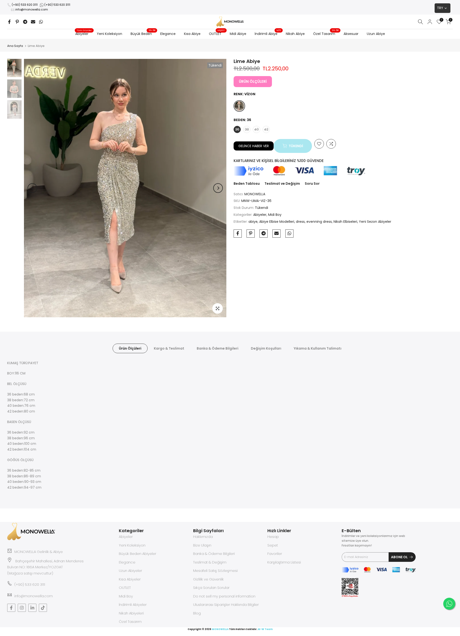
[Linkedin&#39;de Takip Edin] (32, 608)
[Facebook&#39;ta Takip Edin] (11, 608)
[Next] (218, 188)
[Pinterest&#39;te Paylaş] (17, 22)
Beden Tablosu (247, 183)
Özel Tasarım (326, 33)
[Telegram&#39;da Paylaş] (25, 22)
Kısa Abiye (192, 33)
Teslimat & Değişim (209, 562)
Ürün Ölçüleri (130, 348)
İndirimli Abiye (268, 33)
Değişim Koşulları (266, 348)
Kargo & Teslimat (169, 348)
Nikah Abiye (295, 33)
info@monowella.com (31, 9)
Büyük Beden (143, 33)
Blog (197, 613)
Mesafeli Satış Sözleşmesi (215, 570)
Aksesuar (351, 33)
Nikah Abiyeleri (131, 613)
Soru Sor (312, 183)
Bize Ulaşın (202, 545)
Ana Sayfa (15, 45)
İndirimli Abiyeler (133, 604)
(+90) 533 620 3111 (25, 5)
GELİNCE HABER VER (253, 146)
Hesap (273, 536)
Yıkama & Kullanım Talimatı (317, 348)
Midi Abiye (238, 33)
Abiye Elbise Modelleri (276, 221)
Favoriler (274, 553)
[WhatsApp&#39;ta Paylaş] (41, 22)
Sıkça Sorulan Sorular (211, 587)
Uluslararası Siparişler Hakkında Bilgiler (226, 604)
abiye (253, 221)
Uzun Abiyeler (130, 570)
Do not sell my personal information (224, 596)
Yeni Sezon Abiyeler (375, 221)
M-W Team (265, 629)
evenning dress (319, 221)
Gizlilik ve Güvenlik (208, 579)
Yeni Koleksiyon (109, 33)
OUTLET (217, 33)
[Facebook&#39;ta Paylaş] (9, 22)
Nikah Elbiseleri (345, 221)
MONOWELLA (254, 193)
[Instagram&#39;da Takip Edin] (22, 608)
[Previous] (32, 188)
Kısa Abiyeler (130, 579)
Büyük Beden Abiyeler (137, 553)
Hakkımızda (203, 536)
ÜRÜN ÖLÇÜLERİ (253, 81)
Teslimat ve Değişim (282, 183)
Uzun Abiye (376, 33)
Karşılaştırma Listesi (284, 562)
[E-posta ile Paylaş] (33, 22)
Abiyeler (83, 33)
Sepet (272, 545)
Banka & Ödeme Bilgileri (217, 348)
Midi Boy (275, 214)
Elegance (168, 33)
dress (300, 221)
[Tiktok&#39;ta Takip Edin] (43, 608)
